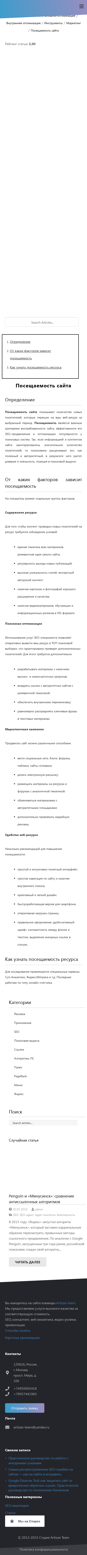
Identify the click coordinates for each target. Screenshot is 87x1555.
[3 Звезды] (43, 178)
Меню (18, 1085)
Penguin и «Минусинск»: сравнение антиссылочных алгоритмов (41, 1198)
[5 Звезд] (43, 283)
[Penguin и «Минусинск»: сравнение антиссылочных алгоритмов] (47, 1168)
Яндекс (18, 1094)
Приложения (22, 1023)
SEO (16, 1032)
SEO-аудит (27, 1215)
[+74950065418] (9, 1389)
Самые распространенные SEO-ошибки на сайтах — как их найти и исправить (40, 1471)
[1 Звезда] (43, 72)
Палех (18, 1067)
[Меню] (81, 6)
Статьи (10, 1512)
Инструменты (53, 23)
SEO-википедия (17, 1505)
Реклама (19, 1014)
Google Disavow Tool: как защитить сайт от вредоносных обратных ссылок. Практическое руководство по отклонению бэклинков (43, 1485)
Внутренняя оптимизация (23, 23)
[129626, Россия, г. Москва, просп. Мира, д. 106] (9, 1373)
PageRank (20, 1076)
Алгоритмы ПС (24, 1058)
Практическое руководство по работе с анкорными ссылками (38, 1460)
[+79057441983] (9, 1394)
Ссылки (19, 1049)
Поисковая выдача (26, 1041)
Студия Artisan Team (54, 1537)
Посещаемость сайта (45, 30)
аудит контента (45, 1215)
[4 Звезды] (43, 231)
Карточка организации (22, 1337)
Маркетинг (73, 23)
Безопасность (66, 1215)
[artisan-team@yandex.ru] (9, 1427)
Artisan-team (65, 1303)
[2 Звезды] (43, 125)
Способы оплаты (17, 1330)
